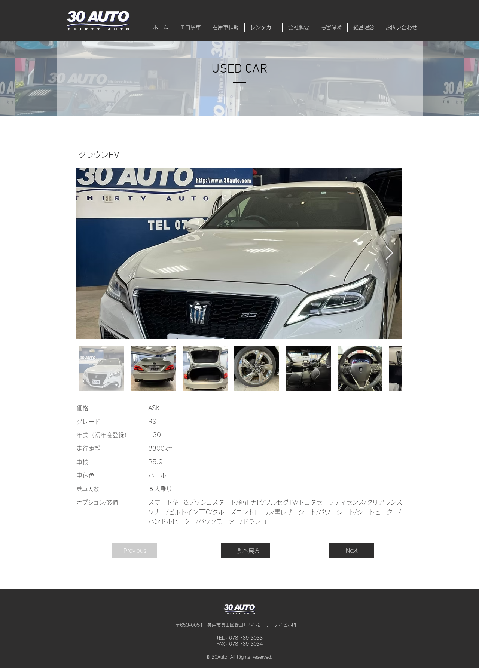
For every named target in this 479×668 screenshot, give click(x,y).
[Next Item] (389, 253)
